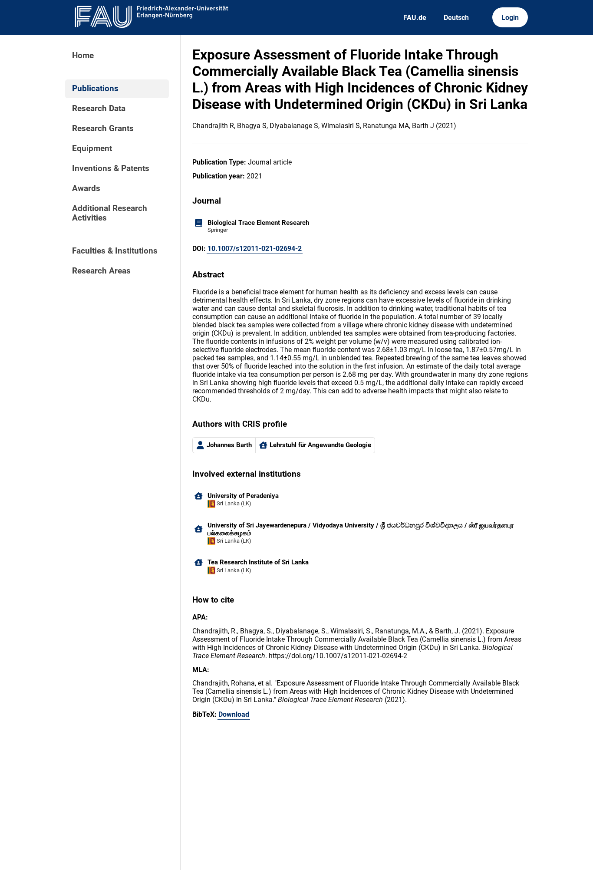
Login (510, 17)
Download (233, 714)
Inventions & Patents (110, 168)
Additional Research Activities (109, 213)
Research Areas (101, 271)
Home (83, 55)
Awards (86, 188)
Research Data (98, 108)
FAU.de (414, 17)
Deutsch (456, 17)
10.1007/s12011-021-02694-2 (255, 248)
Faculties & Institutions (115, 251)
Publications (95, 88)
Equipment (92, 148)
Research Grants (103, 128)
